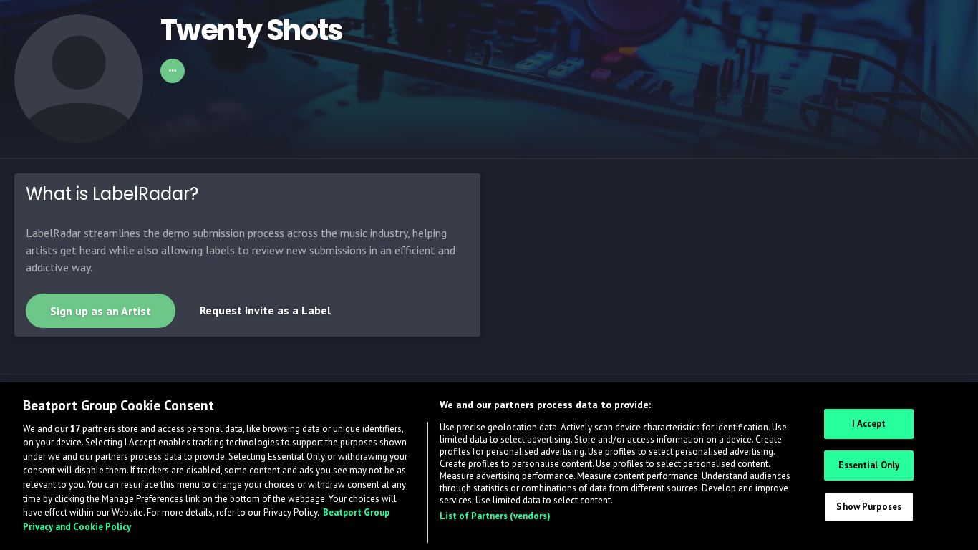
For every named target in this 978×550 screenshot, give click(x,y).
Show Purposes (868, 506)
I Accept (869, 424)
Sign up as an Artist (100, 311)
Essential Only (868, 465)
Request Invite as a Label (265, 310)
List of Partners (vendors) (495, 516)
